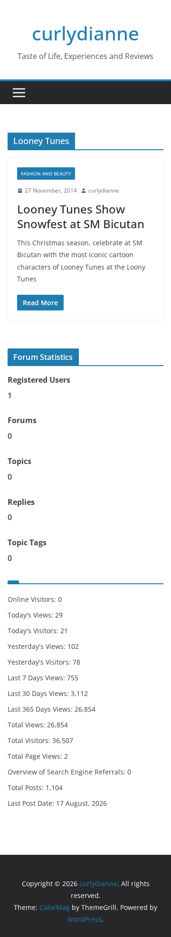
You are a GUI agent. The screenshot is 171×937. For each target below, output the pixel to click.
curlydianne (85, 33)
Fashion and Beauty (46, 173)
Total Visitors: (30, 740)
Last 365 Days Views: (41, 709)
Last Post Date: (32, 803)
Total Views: (27, 724)
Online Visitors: (33, 599)
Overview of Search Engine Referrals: (67, 771)
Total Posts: (27, 787)
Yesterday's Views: (37, 646)
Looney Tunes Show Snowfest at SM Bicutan (80, 216)
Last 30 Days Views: (39, 693)
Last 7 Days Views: (37, 677)
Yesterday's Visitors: (40, 662)
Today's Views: (31, 614)
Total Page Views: (36, 756)
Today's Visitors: (34, 630)
